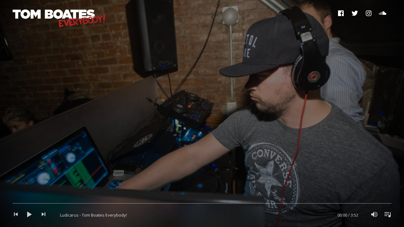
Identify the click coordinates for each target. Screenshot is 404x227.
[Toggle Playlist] (385, 215)
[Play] (29, 215)
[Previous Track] (18, 215)
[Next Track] (41, 215)
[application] (202, 215)
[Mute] (374, 215)
